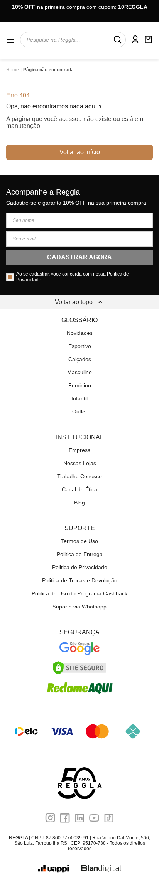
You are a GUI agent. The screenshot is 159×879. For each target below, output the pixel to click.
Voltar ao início (79, 152)
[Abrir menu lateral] (10, 39)
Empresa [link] (80, 450)
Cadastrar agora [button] (79, 257)
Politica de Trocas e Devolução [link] (79, 580)
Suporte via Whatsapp (79, 606)
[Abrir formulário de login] (135, 39)
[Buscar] (117, 39)
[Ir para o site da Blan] (101, 868)
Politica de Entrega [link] (80, 554)
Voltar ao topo (74, 302)
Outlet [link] (79, 411)
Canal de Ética (79, 489)
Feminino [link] (79, 385)
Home (12, 69)
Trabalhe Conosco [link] (79, 476)
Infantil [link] (79, 398)
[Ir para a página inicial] (79, 783)
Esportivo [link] (79, 346)
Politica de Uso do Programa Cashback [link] (79, 593)
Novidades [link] (80, 333)
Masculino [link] (79, 372)
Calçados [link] (79, 359)
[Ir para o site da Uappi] (53, 869)
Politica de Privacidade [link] (79, 567)
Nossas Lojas (79, 463)
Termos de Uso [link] (79, 541)
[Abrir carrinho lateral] (148, 39)
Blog (79, 502)
